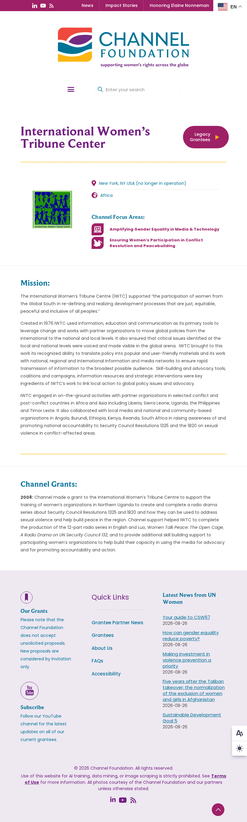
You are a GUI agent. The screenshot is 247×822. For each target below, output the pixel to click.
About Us (102, 648)
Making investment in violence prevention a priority (187, 660)
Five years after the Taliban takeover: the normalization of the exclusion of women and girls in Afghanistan (194, 690)
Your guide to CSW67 (186, 617)
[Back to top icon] (218, 809)
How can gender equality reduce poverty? (191, 635)
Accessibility (106, 674)
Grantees (103, 635)
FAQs (97, 661)
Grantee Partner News (117, 622)
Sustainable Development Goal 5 (192, 718)
